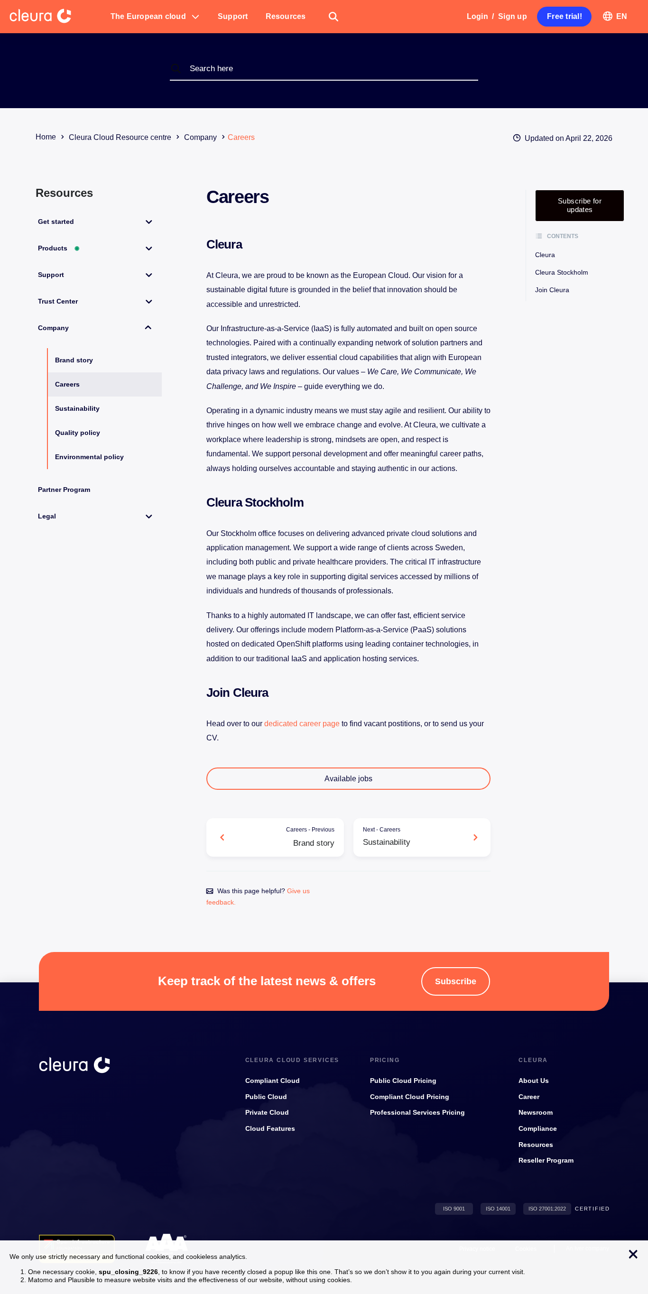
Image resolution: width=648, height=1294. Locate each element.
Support (51, 274)
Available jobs (348, 779)
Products (58, 248)
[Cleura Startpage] (55, 16)
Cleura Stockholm (561, 272)
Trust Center (58, 301)
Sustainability (77, 408)
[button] (155, 16)
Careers (67, 384)
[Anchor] (248, 245)
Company (53, 328)
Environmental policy (89, 457)
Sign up (512, 16)
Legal (47, 516)
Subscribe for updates (580, 205)
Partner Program (64, 489)
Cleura (545, 255)
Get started (56, 221)
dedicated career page (302, 724)
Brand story (74, 360)
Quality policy (77, 432)
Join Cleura (552, 290)
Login (477, 16)
